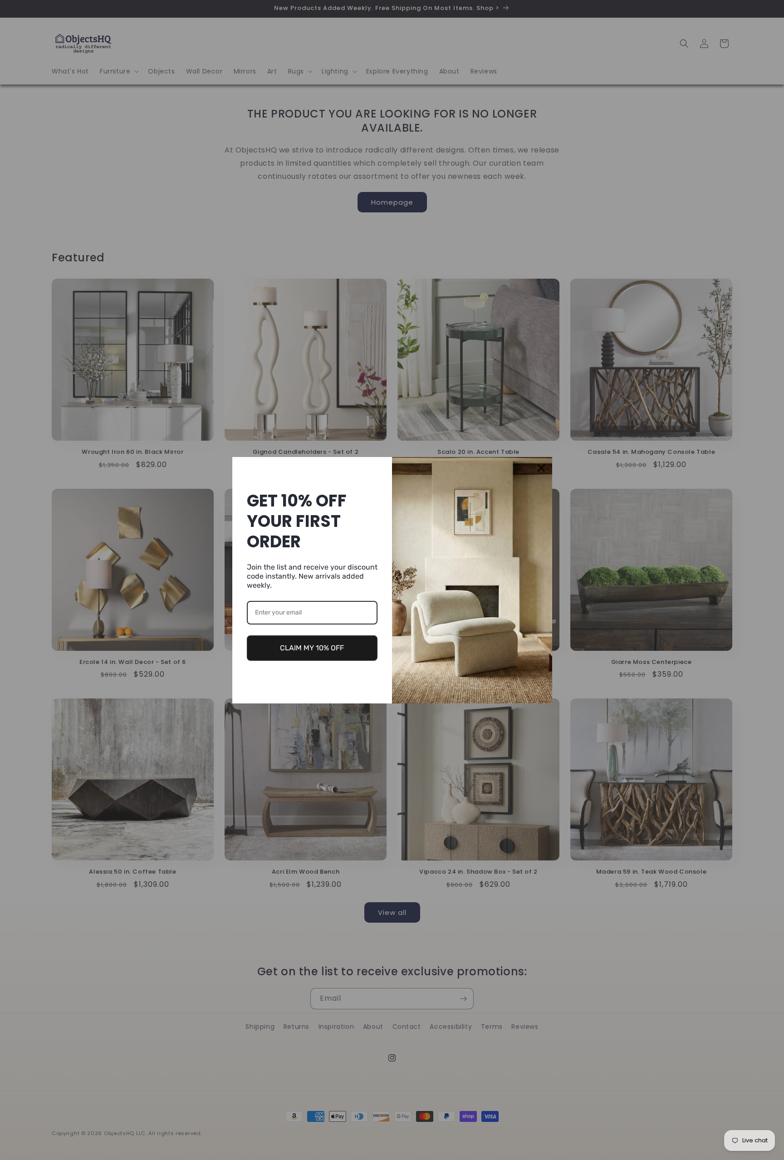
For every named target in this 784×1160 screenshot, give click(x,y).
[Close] (541, 468)
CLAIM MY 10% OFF (312, 648)
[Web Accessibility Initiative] (3, 1138)
